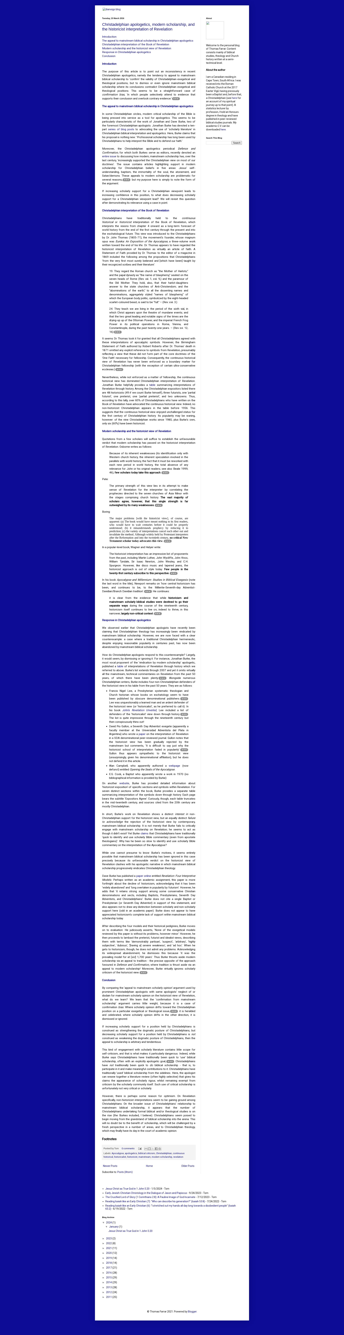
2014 (109, 1282)
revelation (178, 1157)
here (234, 98)
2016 (109, 1272)
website (124, 783)
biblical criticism (146, 1153)
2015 (109, 1277)
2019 (109, 1258)
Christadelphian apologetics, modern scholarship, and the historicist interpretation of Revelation (148, 26)
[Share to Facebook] (156, 1149)
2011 (109, 1297)
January (114, 1226)
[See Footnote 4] (119, 369)
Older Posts (187, 1165)
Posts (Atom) (125, 1172)
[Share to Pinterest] (159, 1149)
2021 (109, 1248)
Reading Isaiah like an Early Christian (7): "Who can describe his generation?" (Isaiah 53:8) (155, 1201)
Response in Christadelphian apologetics (126, 52)
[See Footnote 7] (168, 541)
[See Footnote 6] (159, 505)
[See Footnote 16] (174, 1011)
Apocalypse (118, 1153)
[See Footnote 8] (174, 573)
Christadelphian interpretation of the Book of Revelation (135, 44)
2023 (109, 1238)
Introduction (109, 36)
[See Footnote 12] (184, 698)
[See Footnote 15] (143, 972)
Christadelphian (164, 1153)
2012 (109, 1292)
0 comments (128, 1148)
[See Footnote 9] (148, 591)
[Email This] (146, 1149)
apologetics (131, 1153)
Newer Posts (110, 1165)
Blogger (192, 1311)
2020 (109, 1253)
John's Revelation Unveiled (139, 710)
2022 (109, 1243)
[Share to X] (153, 1149)
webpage (174, 765)
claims (144, 833)
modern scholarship (162, 1157)
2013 (109, 1287)
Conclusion (108, 56)
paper (142, 734)
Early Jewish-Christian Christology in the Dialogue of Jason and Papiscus (146, 1193)
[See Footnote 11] (162, 678)
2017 (109, 1267)
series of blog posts (121, 129)
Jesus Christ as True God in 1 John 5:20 (127, 1188)
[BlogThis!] (149, 1149)
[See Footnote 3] (118, 332)
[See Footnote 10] (158, 613)
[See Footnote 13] (184, 714)
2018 (109, 1262)
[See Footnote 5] (165, 472)
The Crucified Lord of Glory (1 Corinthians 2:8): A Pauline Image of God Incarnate (150, 1197)
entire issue (109, 156)
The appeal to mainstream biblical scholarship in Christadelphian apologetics (147, 40)
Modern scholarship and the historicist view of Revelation (136, 48)
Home (149, 1165)
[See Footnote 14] (184, 749)
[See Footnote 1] (176, 98)
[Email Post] (139, 1148)
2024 (109, 1222)
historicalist (120, 1157)
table (152, 385)
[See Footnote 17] (170, 1061)
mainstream (144, 1157)
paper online (143, 876)
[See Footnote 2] (126, 179)
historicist (132, 1157)
